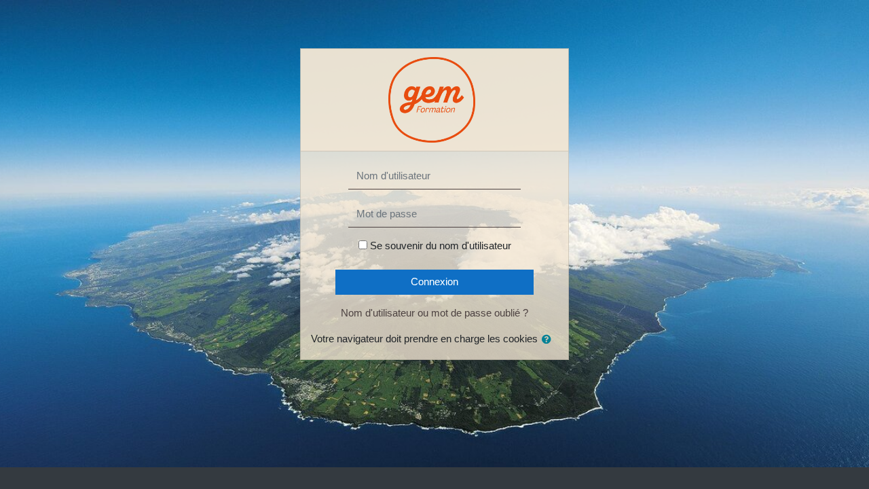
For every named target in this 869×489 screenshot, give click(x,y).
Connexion (434, 281)
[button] (549, 339)
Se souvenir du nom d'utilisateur (440, 245)
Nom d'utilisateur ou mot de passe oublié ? (434, 313)
